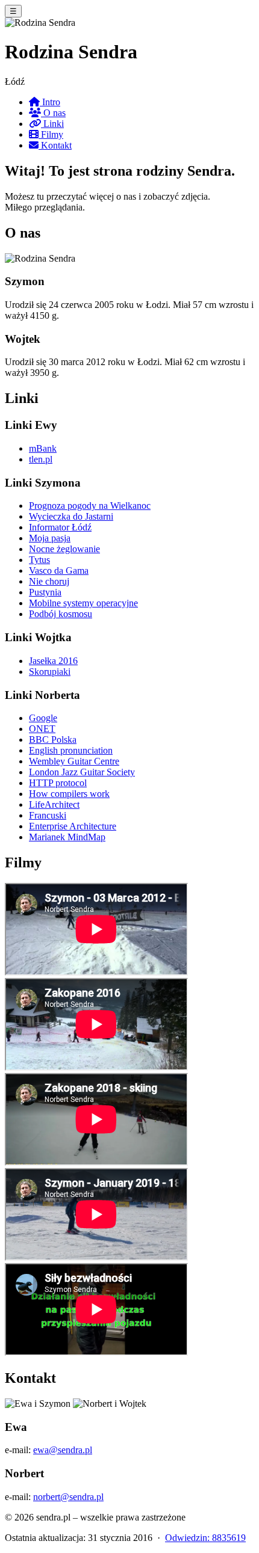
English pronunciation (71, 750)
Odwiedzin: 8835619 (205, 1538)
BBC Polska (52, 739)
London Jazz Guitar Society (82, 772)
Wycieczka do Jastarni (71, 516)
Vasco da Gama (59, 570)
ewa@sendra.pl (62, 1450)
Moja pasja (49, 538)
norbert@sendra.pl (68, 1497)
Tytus (39, 560)
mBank (43, 448)
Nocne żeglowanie (64, 549)
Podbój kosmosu (60, 614)
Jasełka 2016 (53, 661)
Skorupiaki (49, 671)
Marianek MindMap (67, 837)
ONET (42, 729)
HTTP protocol (58, 783)
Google (43, 718)
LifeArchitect (54, 804)
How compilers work (69, 794)
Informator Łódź (60, 527)
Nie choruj (49, 581)
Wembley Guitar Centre (74, 761)
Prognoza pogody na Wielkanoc (90, 505)
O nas (53, 113)
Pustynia (45, 592)
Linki (52, 123)
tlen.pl (40, 459)
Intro (50, 102)
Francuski (47, 815)
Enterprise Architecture (72, 826)
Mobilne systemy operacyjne (83, 603)
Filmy (51, 134)
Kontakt (55, 145)
